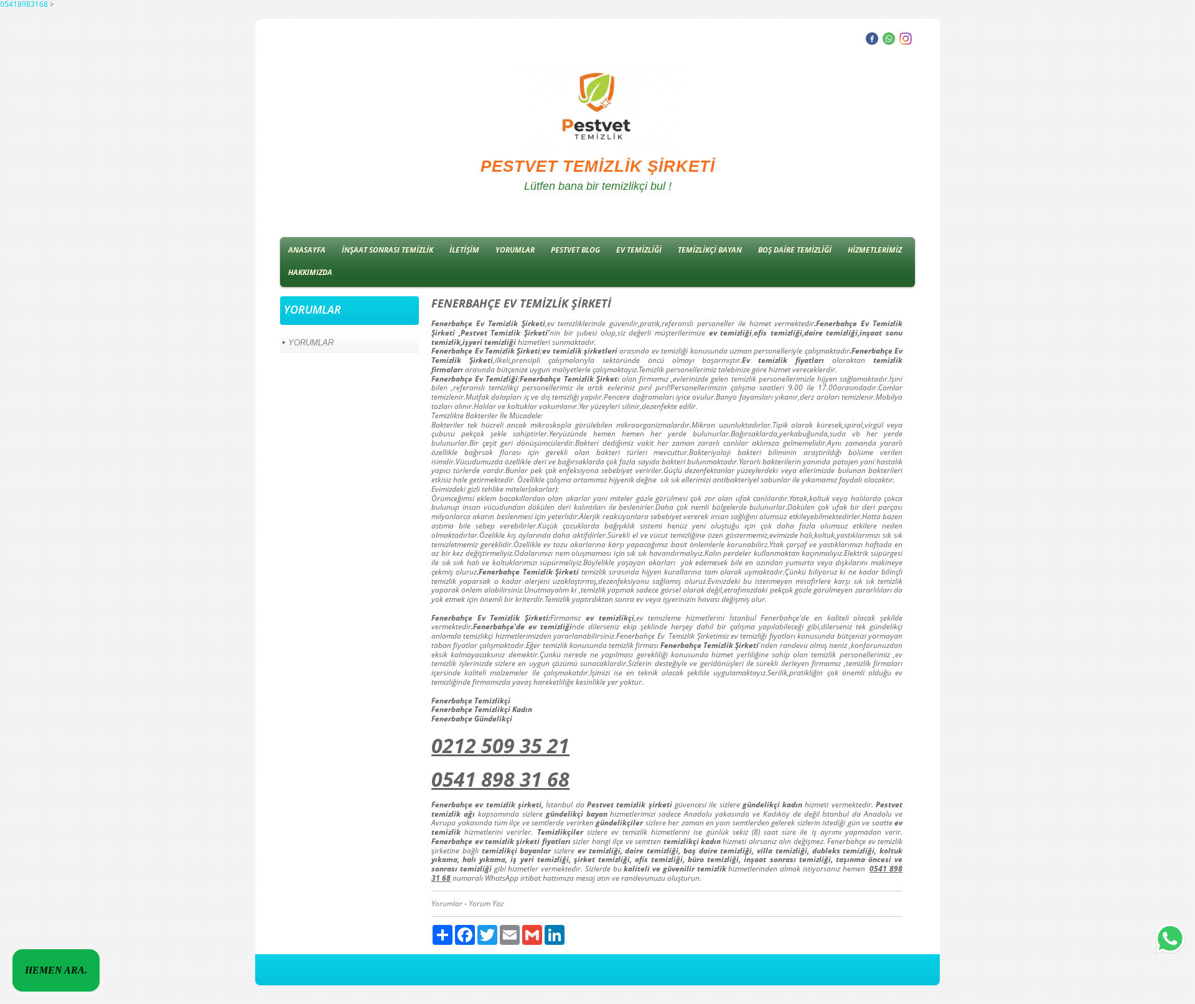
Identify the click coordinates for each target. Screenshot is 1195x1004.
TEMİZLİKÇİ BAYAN (710, 250)
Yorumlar (446, 903)
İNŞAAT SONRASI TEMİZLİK (387, 250)
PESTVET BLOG (575, 250)
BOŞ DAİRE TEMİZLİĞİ (795, 250)
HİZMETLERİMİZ (875, 250)
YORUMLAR (515, 250)
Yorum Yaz (486, 903)
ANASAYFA (307, 250)
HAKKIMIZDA (310, 272)
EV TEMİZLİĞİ (639, 250)
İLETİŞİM (464, 250)
